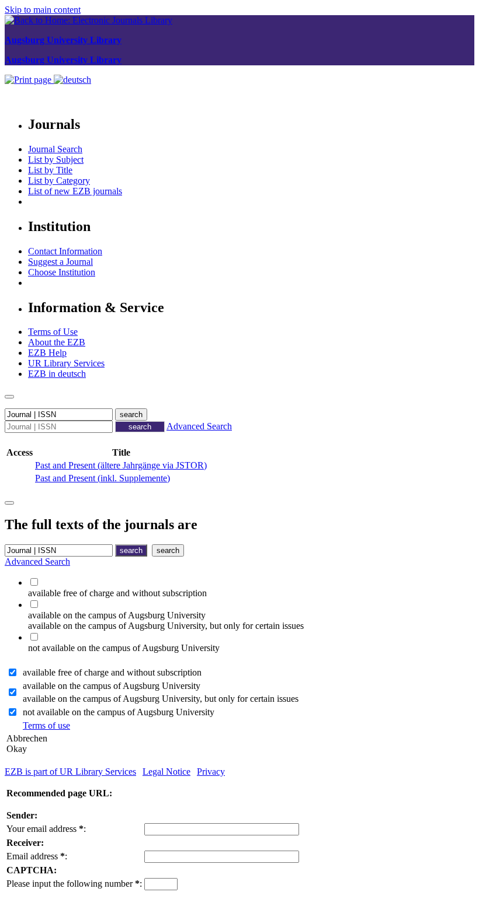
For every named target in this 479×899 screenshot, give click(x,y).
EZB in (57, 374)
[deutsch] (72, 80)
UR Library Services (66, 363)
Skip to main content (43, 10)
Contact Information (65, 251)
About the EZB (56, 342)
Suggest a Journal (60, 262)
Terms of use (46, 725)
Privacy (211, 771)
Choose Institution (61, 272)
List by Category (59, 181)
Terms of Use (53, 332)
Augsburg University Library (63, 40)
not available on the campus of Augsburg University (118, 712)
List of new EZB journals (75, 191)
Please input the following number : (74, 883)
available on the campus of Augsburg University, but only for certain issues (160, 699)
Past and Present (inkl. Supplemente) (102, 478)
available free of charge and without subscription (112, 672)
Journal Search (55, 149)
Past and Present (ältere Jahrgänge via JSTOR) (121, 465)
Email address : (36, 856)
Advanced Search (199, 426)
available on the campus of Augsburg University (111, 686)
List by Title (50, 170)
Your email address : (46, 829)
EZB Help (47, 353)
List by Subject (56, 160)
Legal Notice (166, 771)
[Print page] (29, 80)
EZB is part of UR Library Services (70, 771)
